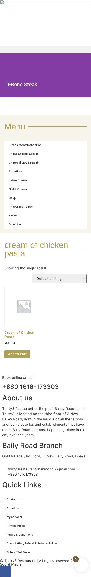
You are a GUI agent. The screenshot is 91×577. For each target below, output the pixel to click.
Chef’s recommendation (25, 145)
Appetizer (15, 171)
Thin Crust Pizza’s (21, 206)
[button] (45, 49)
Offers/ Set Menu (18, 552)
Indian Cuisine (18, 180)
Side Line (15, 224)
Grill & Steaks (18, 189)
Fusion (13, 215)
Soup (12, 198)
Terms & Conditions (20, 534)
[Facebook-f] (5, 571)
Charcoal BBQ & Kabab (24, 162)
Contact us (14, 499)
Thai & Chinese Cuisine (23, 153)
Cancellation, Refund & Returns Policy (32, 543)
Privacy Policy (16, 525)
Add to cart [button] (17, 354)
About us (13, 508)
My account (14, 517)
